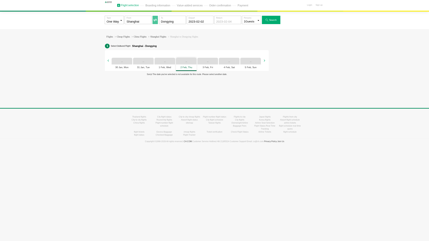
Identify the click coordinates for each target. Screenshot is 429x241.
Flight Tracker (189, 135)
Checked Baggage (164, 135)
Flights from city (290, 117)
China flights (139, 123)
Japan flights (265, 117)
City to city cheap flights (189, 117)
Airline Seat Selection (265, 123)
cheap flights (189, 132)
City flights (239, 120)
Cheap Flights (123, 36)
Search (271, 20)
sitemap (189, 123)
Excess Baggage (164, 132)
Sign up (319, 5)
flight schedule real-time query (290, 127)
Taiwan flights (214, 123)
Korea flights (264, 120)
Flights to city (240, 117)
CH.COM (188, 141)
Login (309, 5)
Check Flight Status (240, 132)
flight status (139, 135)
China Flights (140, 36)
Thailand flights (139, 117)
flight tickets (139, 132)
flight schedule (290, 132)
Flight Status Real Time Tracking (264, 127)
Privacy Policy (270, 141)
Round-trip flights (164, 120)
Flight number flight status (214, 117)
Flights (109, 36)
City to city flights (139, 120)
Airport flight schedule (290, 120)
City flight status (164, 117)
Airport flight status (189, 120)
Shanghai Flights (158, 36)
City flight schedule (214, 120)
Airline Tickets (264, 132)
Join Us (280, 141)
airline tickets (290, 123)
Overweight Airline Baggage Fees (239, 124)
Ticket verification (214, 132)
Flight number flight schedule (164, 124)
